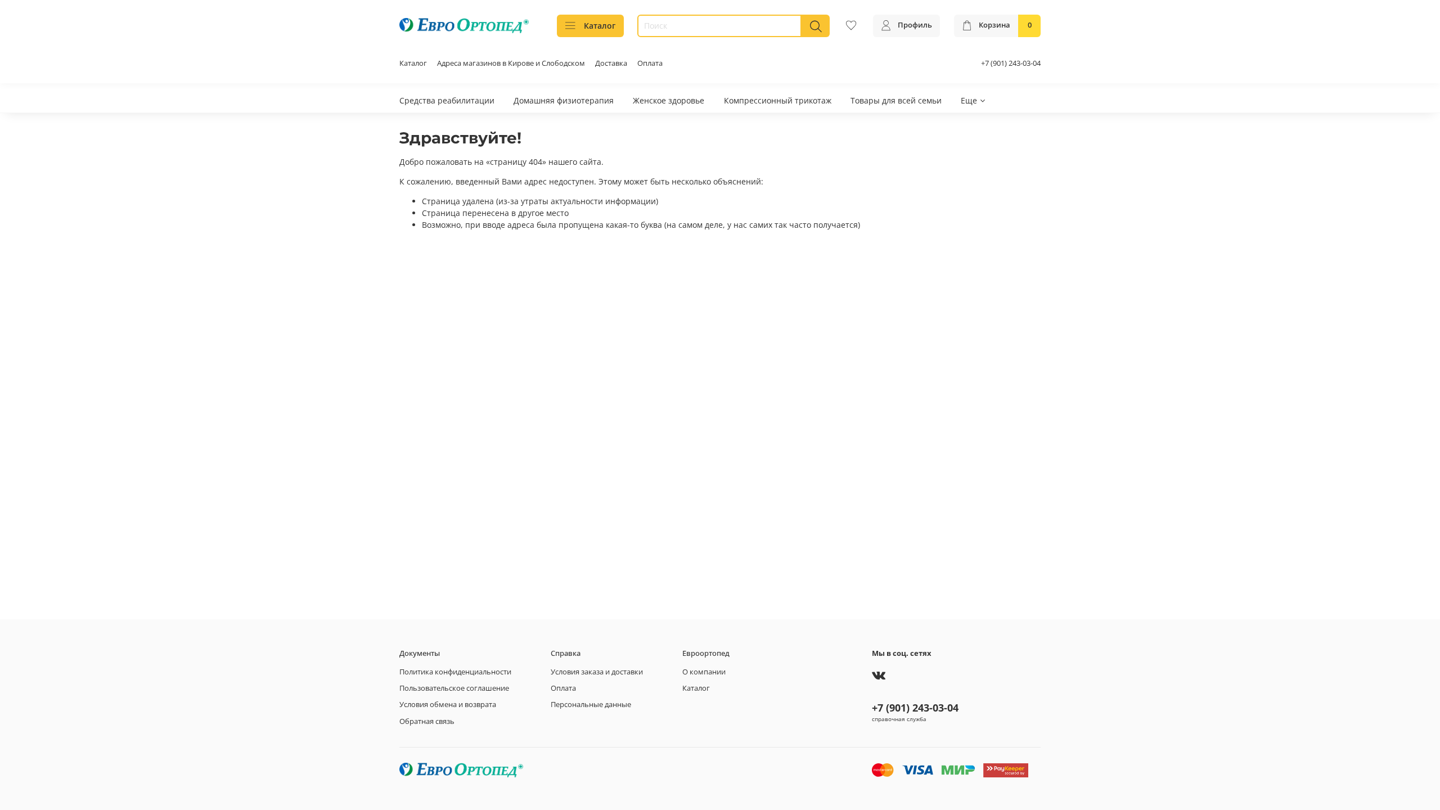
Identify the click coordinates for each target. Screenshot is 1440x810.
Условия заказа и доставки (597, 672)
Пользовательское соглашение (454, 688)
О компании (704, 672)
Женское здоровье (668, 100)
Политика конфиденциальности (455, 672)
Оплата (650, 63)
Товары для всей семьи (896, 100)
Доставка (611, 63)
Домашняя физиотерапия (564, 100)
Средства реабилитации (446, 100)
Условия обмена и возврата (447, 704)
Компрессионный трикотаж (777, 100)
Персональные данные (591, 704)
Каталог (599, 25)
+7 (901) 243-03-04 (1011, 63)
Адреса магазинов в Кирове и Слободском (511, 63)
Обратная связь (426, 721)
